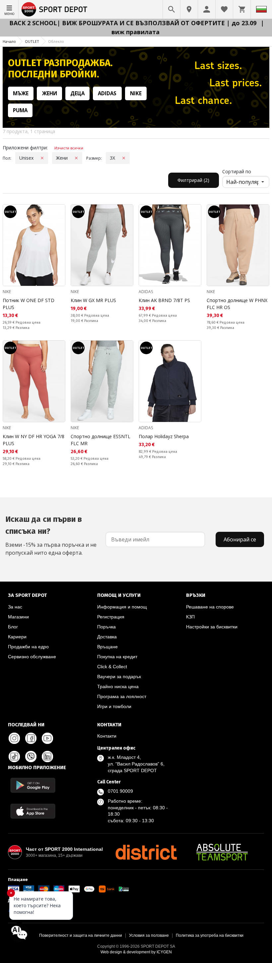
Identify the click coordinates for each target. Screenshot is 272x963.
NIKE (136, 93)
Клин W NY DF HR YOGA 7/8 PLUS (33, 439)
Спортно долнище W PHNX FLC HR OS (237, 303)
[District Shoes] (146, 852)
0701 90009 (120, 791)
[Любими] (224, 9)
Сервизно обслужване (32, 656)
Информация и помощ (122, 606)
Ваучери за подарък (119, 676)
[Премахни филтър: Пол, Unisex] (42, 158)
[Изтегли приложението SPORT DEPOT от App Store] (33, 811)
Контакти (106, 736)
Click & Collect (112, 666)
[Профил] (206, 9)
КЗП (190, 616)
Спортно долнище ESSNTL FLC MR (100, 439)
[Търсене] (171, 9)
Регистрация (110, 616)
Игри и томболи (114, 706)
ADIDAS (107, 93)
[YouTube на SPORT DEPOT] (47, 738)
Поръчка (106, 626)
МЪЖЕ (21, 93)
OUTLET (32, 41)
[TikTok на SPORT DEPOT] (14, 756)
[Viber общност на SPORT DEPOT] (31, 756)
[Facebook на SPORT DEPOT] (31, 738)
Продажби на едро (28, 646)
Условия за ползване (149, 935)
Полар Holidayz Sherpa (164, 436)
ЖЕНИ (49, 93)
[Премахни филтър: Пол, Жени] (76, 158)
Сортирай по (236, 171)
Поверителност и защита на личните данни (80, 935)
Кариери (17, 636)
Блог (13, 626)
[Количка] (241, 9)
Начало (9, 41)
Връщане (107, 646)
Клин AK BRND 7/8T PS (164, 300)
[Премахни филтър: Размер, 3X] (124, 158)
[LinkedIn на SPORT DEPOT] (47, 756)
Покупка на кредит (117, 656)
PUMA (20, 110)
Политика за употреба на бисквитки (209, 935)
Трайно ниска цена (118, 686)
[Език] (261, 9)
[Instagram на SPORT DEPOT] (14, 738)
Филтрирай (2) (193, 180)
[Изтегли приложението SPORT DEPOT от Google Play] (33, 785)
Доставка (107, 636)
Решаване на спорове (210, 606)
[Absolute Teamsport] (222, 852)
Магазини (18, 616)
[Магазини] (189, 9)
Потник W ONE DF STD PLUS (28, 303)
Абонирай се (240, 539)
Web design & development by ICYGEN (136, 952)
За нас (15, 606)
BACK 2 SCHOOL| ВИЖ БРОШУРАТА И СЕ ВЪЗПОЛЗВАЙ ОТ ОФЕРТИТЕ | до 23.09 (133, 23)
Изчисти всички (68, 147)
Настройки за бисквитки (212, 626)
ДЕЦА (77, 93)
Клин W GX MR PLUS (93, 300)
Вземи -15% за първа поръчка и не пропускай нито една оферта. (51, 535)
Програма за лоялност (121, 696)
